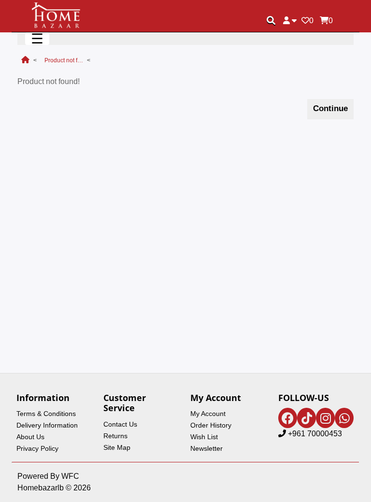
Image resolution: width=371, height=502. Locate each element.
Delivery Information (47, 425)
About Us (30, 437)
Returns (115, 436)
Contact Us (120, 424)
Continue (330, 108)
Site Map (116, 447)
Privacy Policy (37, 448)
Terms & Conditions (46, 413)
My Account (208, 413)
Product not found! (63, 60)
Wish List (204, 437)
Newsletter (206, 448)
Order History (210, 425)
